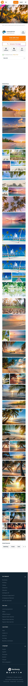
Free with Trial (14, 38)
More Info (6, 57)
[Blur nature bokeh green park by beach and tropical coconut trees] (13, 345)
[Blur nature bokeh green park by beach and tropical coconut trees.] (10, 165)
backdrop (5, 652)
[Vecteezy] (2, 2)
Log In (21, 2)
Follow (23, 33)
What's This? (15, 54)
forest (13, 652)
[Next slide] (22, 652)
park (19, 652)
